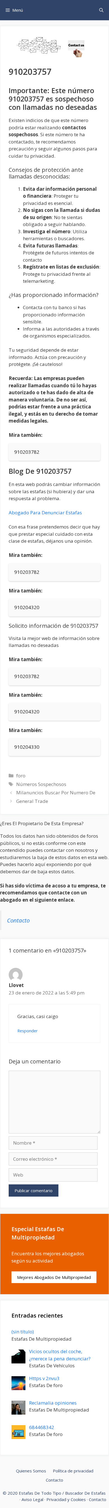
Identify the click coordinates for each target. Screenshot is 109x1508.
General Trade (32, 801)
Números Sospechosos (41, 784)
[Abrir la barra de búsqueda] (101, 10)
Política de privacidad (73, 1471)
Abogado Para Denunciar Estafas (45, 512)
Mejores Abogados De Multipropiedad (54, 1277)
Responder (27, 1030)
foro (20, 775)
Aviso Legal (32, 1499)
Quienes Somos (31, 1471)
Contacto (18, 920)
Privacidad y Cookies (66, 1499)
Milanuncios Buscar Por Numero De (55, 792)
